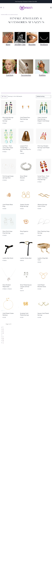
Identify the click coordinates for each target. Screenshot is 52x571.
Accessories (26, 75)
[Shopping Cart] (51, 7)
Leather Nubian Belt (26, 258)
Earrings (9, 75)
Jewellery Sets (20, 44)
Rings (8, 44)
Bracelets (32, 44)
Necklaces (44, 44)
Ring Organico (24, 231)
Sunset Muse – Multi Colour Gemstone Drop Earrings (43, 177)
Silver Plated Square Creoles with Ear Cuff (26, 286)
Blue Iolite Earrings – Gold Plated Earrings (8, 119)
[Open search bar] (3, 7)
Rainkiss (42, 75)
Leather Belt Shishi (8, 258)
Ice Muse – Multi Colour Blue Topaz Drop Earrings (8, 147)
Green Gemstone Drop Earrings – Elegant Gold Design (43, 119)
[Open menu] (1, 8)
